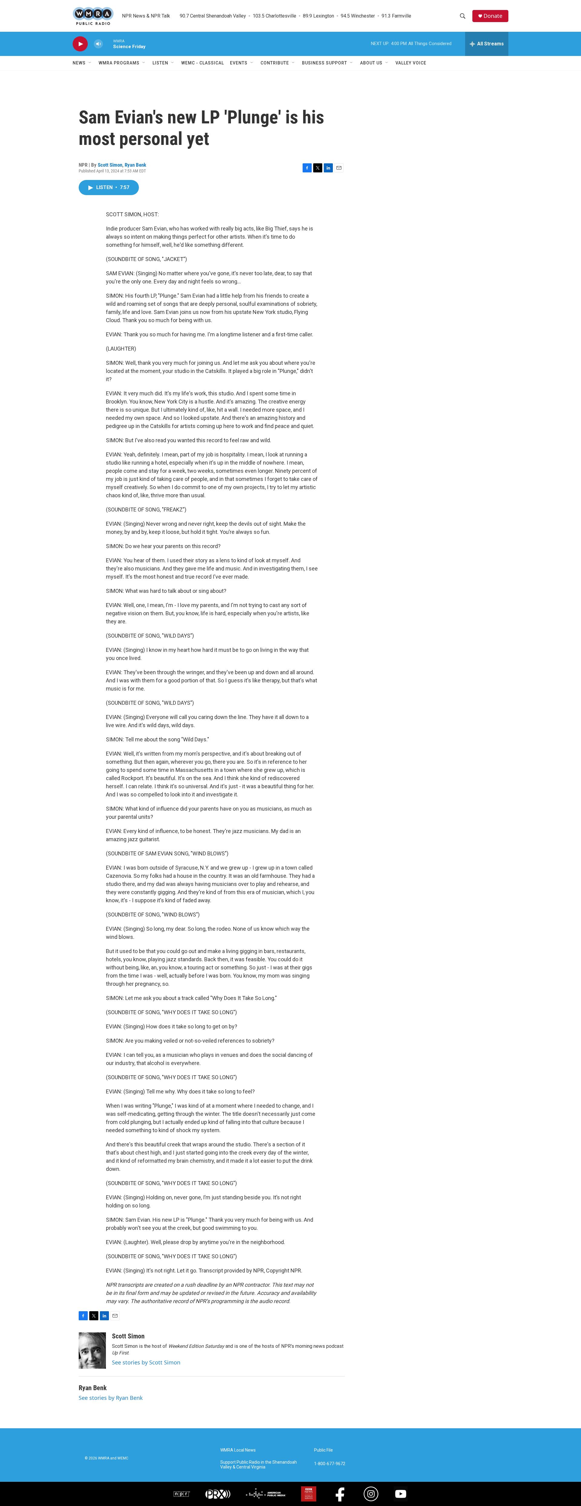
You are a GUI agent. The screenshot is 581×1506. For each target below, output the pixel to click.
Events (239, 62)
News (79, 62)
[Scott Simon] (92, 1350)
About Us (371, 62)
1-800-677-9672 (329, 1464)
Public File (323, 1450)
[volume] (98, 44)
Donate (493, 16)
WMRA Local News (238, 1450)
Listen (160, 62)
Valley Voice (411, 62)
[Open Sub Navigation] (90, 62)
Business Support (324, 62)
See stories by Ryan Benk (111, 1397)
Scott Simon (110, 165)
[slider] (108, 44)
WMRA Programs (119, 62)
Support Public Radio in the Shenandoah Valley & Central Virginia (258, 1464)
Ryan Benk (135, 165)
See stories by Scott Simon (146, 1362)
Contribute (275, 62)
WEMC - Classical (202, 62)
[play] (80, 44)
